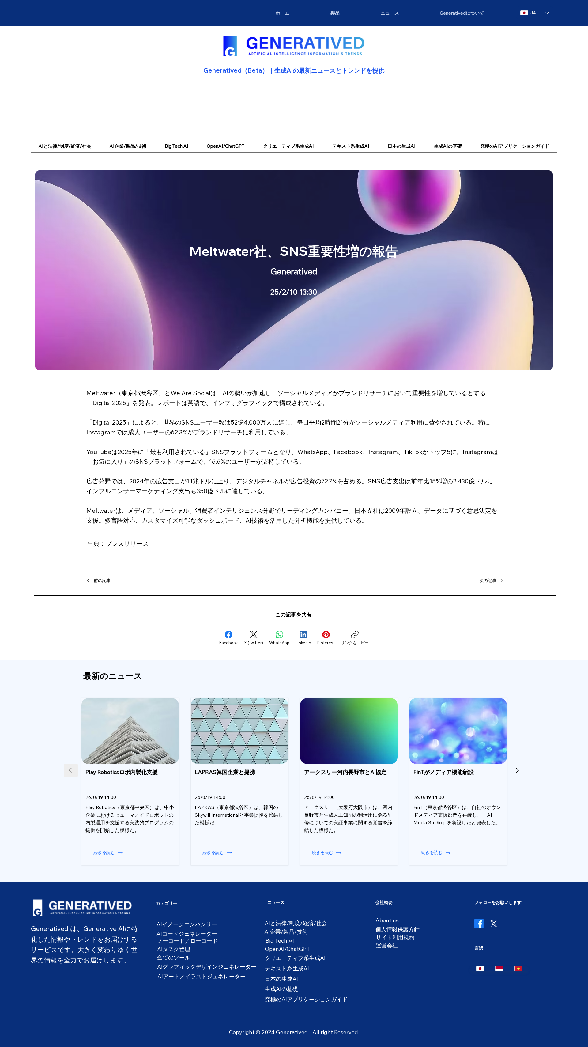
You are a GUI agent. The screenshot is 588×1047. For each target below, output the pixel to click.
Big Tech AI (280, 940)
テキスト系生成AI (287, 968)
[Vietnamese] (518, 968)
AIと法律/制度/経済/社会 (296, 923)
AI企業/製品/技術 (286, 931)
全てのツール (173, 957)
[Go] (517, 770)
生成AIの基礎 (281, 988)
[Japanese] (480, 968)
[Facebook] (479, 923)
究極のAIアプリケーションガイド (306, 999)
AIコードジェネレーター (186, 933)
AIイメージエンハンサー (186, 924)
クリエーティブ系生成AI (295, 958)
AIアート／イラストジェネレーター (201, 976)
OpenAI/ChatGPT (287, 948)
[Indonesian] (499, 968)
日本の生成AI (281, 978)
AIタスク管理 (173, 949)
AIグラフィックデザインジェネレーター (206, 966)
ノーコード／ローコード (187, 940)
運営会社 (387, 945)
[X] (493, 923)
